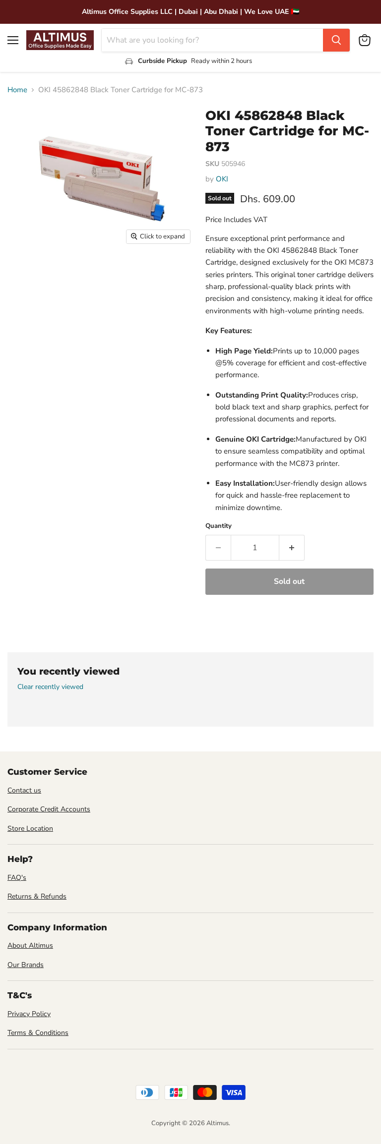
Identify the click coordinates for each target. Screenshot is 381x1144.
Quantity (218, 526)
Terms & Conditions (37, 1032)
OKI (222, 179)
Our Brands (25, 965)
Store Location (30, 828)
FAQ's (16, 877)
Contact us (24, 790)
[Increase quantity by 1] (292, 548)
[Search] (336, 40)
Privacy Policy (29, 1014)
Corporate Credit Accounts (48, 809)
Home (17, 90)
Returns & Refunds (36, 896)
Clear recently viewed (50, 687)
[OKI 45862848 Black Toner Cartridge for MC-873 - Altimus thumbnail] (22, 274)
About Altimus (30, 945)
